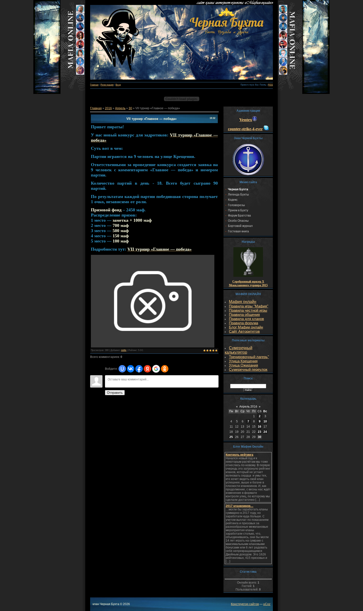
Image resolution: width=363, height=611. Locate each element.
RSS (270, 85)
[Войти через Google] (156, 369)
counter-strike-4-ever (245, 129)
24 (265, 432)
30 (130, 108)
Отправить (115, 392)
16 (259, 426)
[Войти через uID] (122, 368)
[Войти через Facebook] (139, 368)
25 (231, 437)
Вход (118, 85)
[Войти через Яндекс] (147, 368)
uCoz (266, 604)
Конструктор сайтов (245, 604)
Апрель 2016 (248, 406)
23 (259, 432)
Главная (94, 85)
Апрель (120, 108)
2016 (108, 108)
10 (265, 421)
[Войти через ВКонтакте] (130, 368)
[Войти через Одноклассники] (164, 368)
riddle (123, 350)
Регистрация (107, 85)
